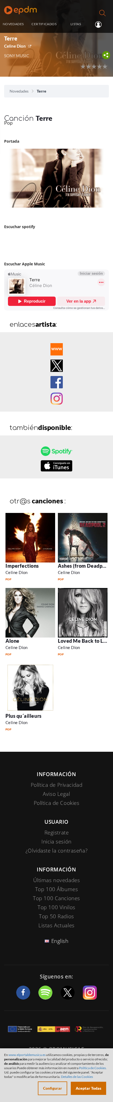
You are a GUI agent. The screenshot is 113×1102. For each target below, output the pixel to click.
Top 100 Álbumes (56, 889)
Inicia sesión (100, 24)
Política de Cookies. (93, 1068)
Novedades (19, 91)
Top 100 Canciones (56, 898)
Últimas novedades (56, 880)
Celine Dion (15, 46)
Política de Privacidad (57, 784)
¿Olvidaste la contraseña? (56, 850)
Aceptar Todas (88, 1088)
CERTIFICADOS (44, 24)
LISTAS (75, 24)
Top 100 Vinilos (56, 907)
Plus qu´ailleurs (23, 716)
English (60, 941)
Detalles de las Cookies (77, 1077)
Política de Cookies (57, 803)
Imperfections (22, 566)
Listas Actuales (56, 925)
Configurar (52, 1088)
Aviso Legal (56, 793)
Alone (12, 641)
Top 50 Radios (56, 916)
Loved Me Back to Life (83, 641)
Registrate (56, 832)
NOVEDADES (13, 24)
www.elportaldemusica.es (27, 1055)
